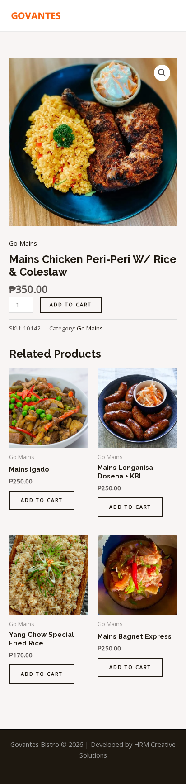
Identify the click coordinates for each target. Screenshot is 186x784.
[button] (162, 73)
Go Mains (23, 243)
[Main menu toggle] (168, 15)
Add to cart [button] (42, 500)
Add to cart (71, 304)
